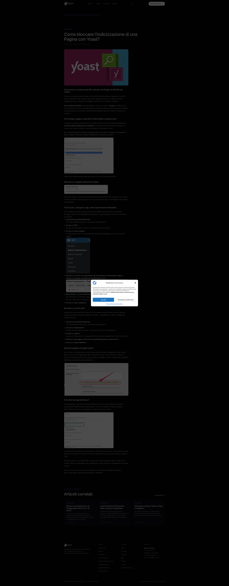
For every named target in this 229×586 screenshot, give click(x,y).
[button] (135, 283)
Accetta (103, 300)
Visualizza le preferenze (125, 300)
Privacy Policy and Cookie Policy (114, 304)
